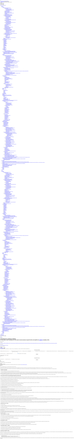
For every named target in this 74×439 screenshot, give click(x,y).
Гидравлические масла (8, 56)
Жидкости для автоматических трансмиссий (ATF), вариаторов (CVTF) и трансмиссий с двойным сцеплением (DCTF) (16, 235)
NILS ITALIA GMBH (6, 98)
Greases (4, 91)
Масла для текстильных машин (8, 189)
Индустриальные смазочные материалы (8, 55)
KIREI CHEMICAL (4, 75)
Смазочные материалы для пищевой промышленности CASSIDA (9, 51)
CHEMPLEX (5, 205)
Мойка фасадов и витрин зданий (9, 127)
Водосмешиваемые (8, 199)
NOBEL (4, 83)
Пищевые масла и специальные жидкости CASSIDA (9, 217)
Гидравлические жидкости (7, 180)
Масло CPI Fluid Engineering (7, 115)
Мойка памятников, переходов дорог (9, 128)
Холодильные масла (7, 276)
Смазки (5, 80)
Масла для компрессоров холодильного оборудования (10, 22)
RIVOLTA (5, 214)
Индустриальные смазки (6, 125)
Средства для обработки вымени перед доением (9, 155)
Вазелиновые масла (8, 84)
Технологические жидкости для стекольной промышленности (12, 231)
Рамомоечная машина (9, 134)
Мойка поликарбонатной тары (9, 145)
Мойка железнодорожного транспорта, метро (9, 152)
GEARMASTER (5, 41)
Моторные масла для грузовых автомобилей (10, 72)
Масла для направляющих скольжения (8, 243)
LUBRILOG (5, 97)
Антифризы (6, 13)
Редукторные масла (8, 58)
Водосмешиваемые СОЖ (7, 68)
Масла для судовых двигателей (9, 236)
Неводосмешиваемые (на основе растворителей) (11, 37)
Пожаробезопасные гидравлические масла (9, 251)
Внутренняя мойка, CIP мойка (9, 133)
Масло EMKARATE (7, 116)
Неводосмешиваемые (8, 200)
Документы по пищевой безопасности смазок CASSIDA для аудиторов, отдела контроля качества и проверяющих (14, 163)
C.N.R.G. (4, 101)
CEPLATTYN (5, 40)
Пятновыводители (6, 149)
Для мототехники (7, 10)
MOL (3, 89)
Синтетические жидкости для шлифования (10, 196)
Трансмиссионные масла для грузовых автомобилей (11, 239)
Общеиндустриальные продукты (8, 220)
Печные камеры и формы (8, 142)
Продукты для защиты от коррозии (8, 59)
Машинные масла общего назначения (8, 15)
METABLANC (5, 209)
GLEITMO (5, 42)
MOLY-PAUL (5, 45)
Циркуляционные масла (7, 82)
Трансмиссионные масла (7, 11)
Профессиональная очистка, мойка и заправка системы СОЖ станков (9, 161)
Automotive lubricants (6, 90)
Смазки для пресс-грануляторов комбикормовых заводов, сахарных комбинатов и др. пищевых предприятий (14, 322)
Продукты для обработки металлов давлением (9, 224)
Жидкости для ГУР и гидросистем (8, 12)
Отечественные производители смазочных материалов (8, 264)
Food (4, 255)
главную (41, 339)
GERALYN (5, 49)
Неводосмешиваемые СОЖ (7, 233)
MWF (4, 92)
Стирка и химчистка (6, 147)
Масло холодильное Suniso (7, 119)
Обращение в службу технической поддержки (7, 165)
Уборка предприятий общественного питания (10, 131)
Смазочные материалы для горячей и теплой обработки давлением (12, 225)
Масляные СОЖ (7, 31)
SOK (4, 46)
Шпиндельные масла (7, 247)
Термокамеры (7, 136)
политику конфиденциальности (24, 364)
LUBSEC (5, 44)
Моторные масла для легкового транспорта (10, 73)
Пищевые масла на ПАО (8, 249)
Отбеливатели (6, 148)
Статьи (3, 168)
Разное (4, 48)
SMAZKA (4, 94)
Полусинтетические (8, 188)
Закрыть (1, 363)
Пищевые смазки (5, 124)
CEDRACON (5, 204)
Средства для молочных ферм (7, 154)
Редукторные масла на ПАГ (9, 85)
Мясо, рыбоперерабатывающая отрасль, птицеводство (10, 132)
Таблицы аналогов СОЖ (5, 166)
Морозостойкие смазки (6, 287)
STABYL (5, 211)
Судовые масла (6, 112)
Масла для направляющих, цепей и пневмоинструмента (10, 184)
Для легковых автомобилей (8, 173)
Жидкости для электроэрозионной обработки (10, 195)
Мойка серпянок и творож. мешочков (9, 139)
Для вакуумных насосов (8, 185)
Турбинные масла (6, 24)
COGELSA (4, 54)
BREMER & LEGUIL (5, 213)
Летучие (7, 35)
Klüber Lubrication (4, 252)
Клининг (4, 126)
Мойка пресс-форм (7, 153)
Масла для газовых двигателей (8, 78)
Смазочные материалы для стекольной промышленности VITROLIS (9, 157)
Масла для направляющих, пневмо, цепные (10, 222)
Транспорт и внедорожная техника (7, 172)
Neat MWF (5, 257)
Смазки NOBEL (6, 87)
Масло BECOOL (6, 114)
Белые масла (6, 25)
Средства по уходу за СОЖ (8, 32)
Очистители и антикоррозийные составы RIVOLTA (10, 215)
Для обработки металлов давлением (8, 193)
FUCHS (3, 7)
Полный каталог (4, 93)
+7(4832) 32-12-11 (2, 347)
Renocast (4, 38)
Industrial (4, 256)
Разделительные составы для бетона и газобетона (10, 64)
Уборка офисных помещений (9, 130)
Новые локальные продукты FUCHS (7, 203)
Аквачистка (6, 311)
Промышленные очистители (7, 228)
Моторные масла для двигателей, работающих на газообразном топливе (13, 237)
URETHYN (5, 212)
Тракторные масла (6, 110)
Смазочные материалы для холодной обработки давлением (12, 226)
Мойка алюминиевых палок (10, 299)
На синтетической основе (8, 19)
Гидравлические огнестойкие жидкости (10, 221)
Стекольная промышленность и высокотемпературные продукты (11, 229)
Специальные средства (8, 137)
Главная (2, 170)
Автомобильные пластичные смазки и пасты (9, 177)
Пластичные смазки (6, 67)
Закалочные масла (8, 63)
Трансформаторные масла (7, 192)
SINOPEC (4, 160)
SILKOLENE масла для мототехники (8, 14)
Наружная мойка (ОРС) (8, 138)
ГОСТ (6, 102)
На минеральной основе (8, 16)
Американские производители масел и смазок (7, 95)
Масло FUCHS (6, 117)
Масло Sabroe (6, 118)
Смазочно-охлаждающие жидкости (7, 28)
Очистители (6, 36)
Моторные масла (6, 8)
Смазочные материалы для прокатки (9, 61)
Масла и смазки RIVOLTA (7, 50)
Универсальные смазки (6, 122)
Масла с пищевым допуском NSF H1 (8, 248)
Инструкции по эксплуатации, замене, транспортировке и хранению (9, 164)
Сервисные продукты (7, 178)
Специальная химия (6, 151)
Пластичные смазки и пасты (6, 202)
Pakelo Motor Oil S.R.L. (6, 99)
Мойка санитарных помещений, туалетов (10, 129)
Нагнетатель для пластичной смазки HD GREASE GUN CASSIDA (10, 216)
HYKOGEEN (5, 207)
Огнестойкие (7, 17)
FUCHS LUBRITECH (5, 39)
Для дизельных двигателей (8, 104)
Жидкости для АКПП (7, 176)
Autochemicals (5, 254)
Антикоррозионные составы (7, 34)
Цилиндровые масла (7, 26)
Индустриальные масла (7, 109)
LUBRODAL (5, 208)
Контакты (2, 169)
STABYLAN (5, 47)
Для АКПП (7, 106)
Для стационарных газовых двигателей (10, 174)
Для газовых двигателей (8, 103)
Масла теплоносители (8, 66)
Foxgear (3, 219)
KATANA (5, 240)
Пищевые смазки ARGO (5, 121)
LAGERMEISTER (5, 43)
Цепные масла (7, 86)
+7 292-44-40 (2, 1)
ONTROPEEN (5, 210)
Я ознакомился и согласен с (22, 353)
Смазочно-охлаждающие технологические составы (9, 232)
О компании (2, 167)
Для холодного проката (7, 197)
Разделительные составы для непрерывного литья (11, 60)
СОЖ (5, 245)
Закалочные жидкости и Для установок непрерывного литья (11, 33)
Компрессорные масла (7, 20)
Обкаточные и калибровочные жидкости (9, 191)
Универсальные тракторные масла (8, 175)
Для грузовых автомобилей (8, 9)
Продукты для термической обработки (8, 62)
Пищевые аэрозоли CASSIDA (7, 52)
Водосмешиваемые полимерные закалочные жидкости (11, 227)
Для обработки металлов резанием (8, 29)
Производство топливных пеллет (7, 159)
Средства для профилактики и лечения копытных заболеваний (11, 156)
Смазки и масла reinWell (6, 120)
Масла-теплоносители (7, 190)
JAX (4, 96)
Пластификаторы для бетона (7, 27)
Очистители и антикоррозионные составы (8, 198)
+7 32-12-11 (2, 334)
